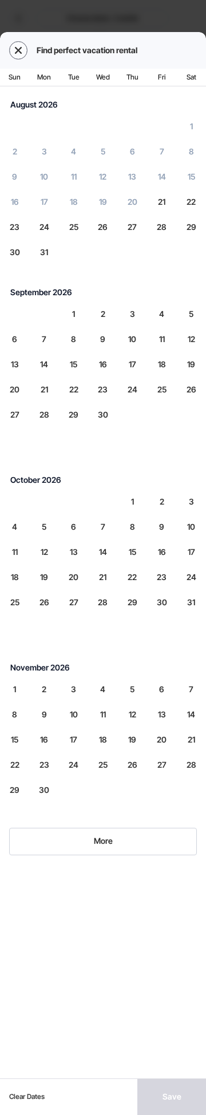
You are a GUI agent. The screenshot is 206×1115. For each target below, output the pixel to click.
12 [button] (102, 176)
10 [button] (44, 176)
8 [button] (191, 151)
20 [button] (132, 202)
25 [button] (73, 227)
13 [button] (132, 176)
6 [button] (132, 151)
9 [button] (14, 176)
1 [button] (191, 126)
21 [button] (161, 202)
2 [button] (15, 151)
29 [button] (191, 227)
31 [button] (44, 252)
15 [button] (191, 176)
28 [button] (162, 227)
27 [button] (132, 227)
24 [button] (44, 227)
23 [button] (14, 227)
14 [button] (162, 176)
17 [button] (44, 202)
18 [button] (74, 202)
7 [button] (162, 151)
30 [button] (15, 252)
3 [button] (44, 151)
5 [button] (103, 151)
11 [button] (74, 176)
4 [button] (73, 151)
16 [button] (15, 202)
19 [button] (103, 202)
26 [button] (103, 227)
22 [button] (191, 202)
